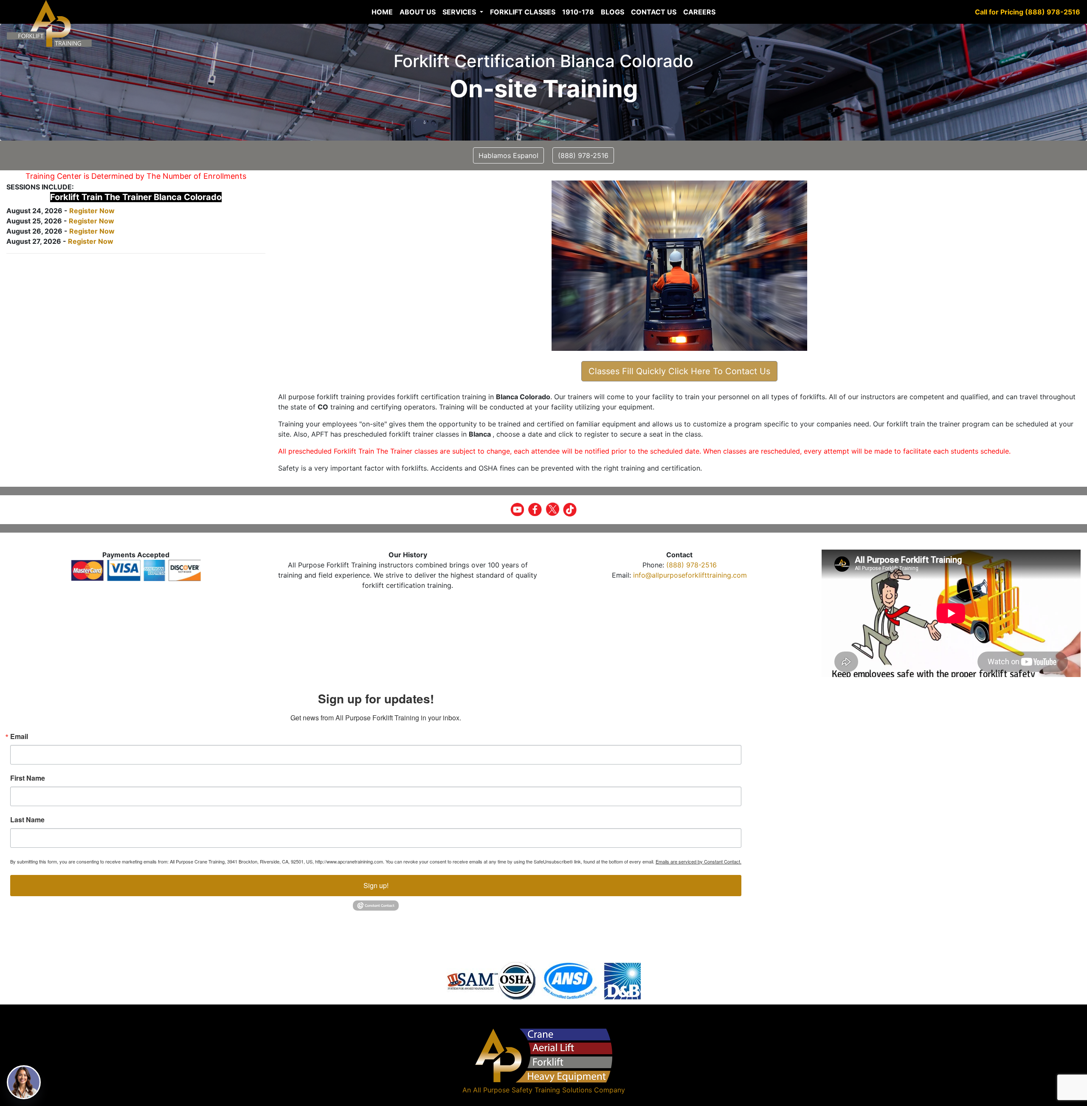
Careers (699, 12)
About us (418, 12)
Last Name (27, 819)
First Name (27, 778)
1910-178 (578, 12)
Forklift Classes (522, 12)
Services (460, 12)
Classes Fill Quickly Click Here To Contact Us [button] (679, 371)
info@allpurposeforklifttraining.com (690, 575)
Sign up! (376, 885)
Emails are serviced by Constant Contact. (698, 861)
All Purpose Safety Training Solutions (532, 1090)
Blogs (612, 12)
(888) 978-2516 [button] (583, 155)
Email (19, 736)
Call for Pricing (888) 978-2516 (1027, 12)
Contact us (653, 12)
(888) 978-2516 (691, 565)
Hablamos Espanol (508, 155)
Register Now (92, 210)
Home (382, 12)
